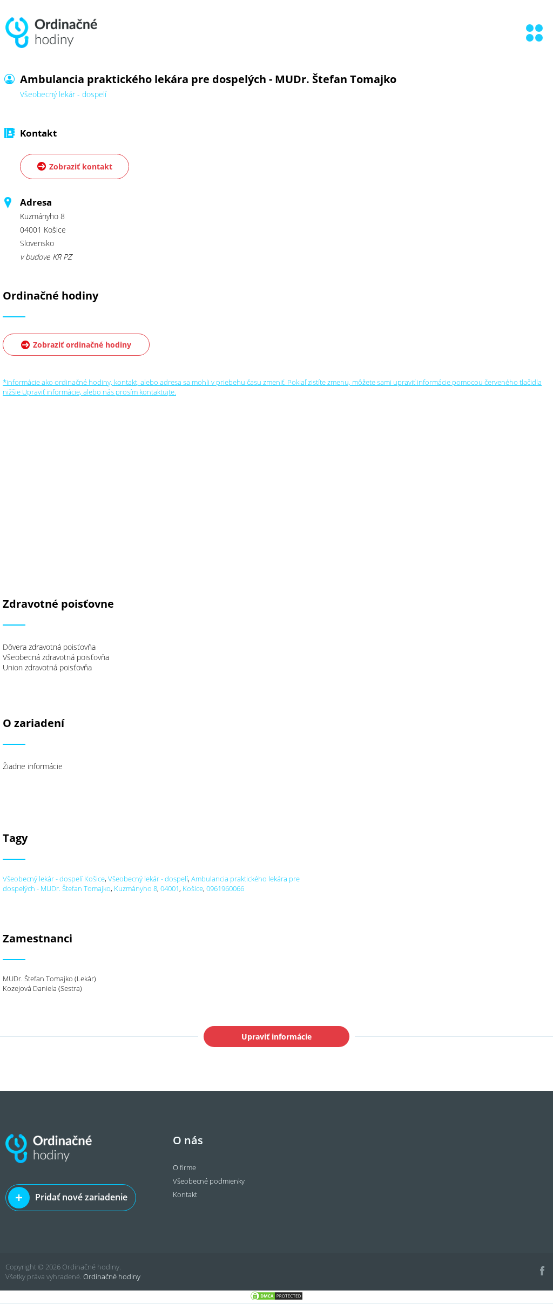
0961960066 (225, 888)
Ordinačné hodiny (111, 1276)
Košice (193, 888)
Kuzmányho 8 (135, 888)
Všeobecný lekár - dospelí (148, 879)
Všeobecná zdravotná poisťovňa (56, 657)
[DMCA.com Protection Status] (276, 1298)
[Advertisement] (276, 472)
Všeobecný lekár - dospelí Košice (54, 879)
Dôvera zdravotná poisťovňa (49, 647)
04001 (169, 888)
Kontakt (185, 1194)
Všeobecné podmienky (209, 1181)
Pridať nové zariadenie (81, 1197)
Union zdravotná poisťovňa (47, 667)
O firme (184, 1167)
